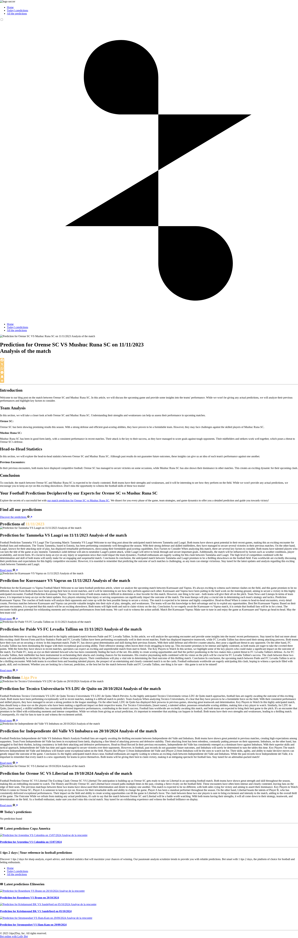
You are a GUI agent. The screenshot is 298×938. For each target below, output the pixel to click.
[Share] (149, 381)
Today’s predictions (17, 10)
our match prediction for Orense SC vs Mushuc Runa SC (78, 500)
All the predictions (17, 13)
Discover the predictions (13, 517)
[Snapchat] (149, 377)
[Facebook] (149, 360)
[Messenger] (149, 372)
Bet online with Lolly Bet (14, 936)
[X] (149, 364)
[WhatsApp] (149, 368)
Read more (6, 570)
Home (10, 7)
